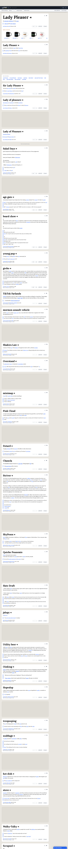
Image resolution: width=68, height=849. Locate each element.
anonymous (8, 453)
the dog (8, 261)
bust (13, 672)
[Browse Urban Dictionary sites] (5, 8)
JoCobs (8, 749)
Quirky (4, 555)
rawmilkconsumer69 (10, 696)
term (7, 312)
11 (39, 366)
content (27, 200)
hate (8, 597)
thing (27, 726)
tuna (7, 780)
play (22, 91)
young (11, 259)
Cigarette (5, 793)
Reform (16, 347)
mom (7, 466)
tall (10, 50)
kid (21, 463)
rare (8, 692)
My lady (5, 137)
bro (18, 300)
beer (6, 647)
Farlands (16, 300)
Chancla (4, 468)
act (5, 724)
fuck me (5, 798)
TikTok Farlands (5, 302)
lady (11, 23)
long (15, 448)
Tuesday (30, 650)
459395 (10, 139)
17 (13, 282)
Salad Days (4, 172)
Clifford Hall (8, 783)
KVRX (12, 320)
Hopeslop (4, 696)
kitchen (38, 798)
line (24, 317)
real (46, 202)
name (10, 88)
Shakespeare (17, 157)
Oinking (4, 680)
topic (11, 364)
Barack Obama (7, 506)
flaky (20, 738)
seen (29, 690)
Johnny (9, 678)
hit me (9, 466)
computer (28, 222)
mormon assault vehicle (6, 320)
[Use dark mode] (65, 8)
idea (31, 366)
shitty (5, 615)
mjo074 (9, 26)
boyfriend (7, 50)
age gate (4, 209)
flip (30, 463)
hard (5, 538)
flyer (26, 537)
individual (8, 448)
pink (45, 418)
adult (14, 256)
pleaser (14, 23)
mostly (9, 396)
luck (4, 778)
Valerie (8, 831)
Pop (25, 272)
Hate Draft (4, 605)
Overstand (4, 369)
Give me (6, 23)
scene (12, 272)
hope (6, 678)
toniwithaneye (9, 421)
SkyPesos (4, 545)
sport (21, 593)
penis (17, 21)
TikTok (4, 296)
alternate (6, 21)
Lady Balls (24, 79)
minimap (4, 404)
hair (19, 50)
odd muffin (9, 838)
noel (8, 798)
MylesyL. (10, 108)
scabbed (5, 738)
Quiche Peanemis (5, 561)
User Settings (63, 10)
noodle (9, 780)
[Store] (63, 8)
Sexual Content (19, 10)
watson (7, 620)
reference (11, 21)
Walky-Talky (5, 838)
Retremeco (10, 53)
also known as (6, 102)
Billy (5, 202)
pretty (13, 418)
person (7, 256)
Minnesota (5, 776)
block (19, 105)
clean (14, 48)
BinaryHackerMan (10, 246)
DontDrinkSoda (8, 680)
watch (44, 200)
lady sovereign (17, 79)
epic (8, 88)
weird (19, 298)
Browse (10, 10)
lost (17, 448)
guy (8, 418)
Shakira (24, 350)
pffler (8, 605)
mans (20, 48)
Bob (5, 233)
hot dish (4, 783)
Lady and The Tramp (39, 78)
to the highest (20, 364)
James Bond (10, 618)
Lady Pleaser (5, 26)
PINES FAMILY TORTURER (13, 302)
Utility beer (5, 659)
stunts (14, 618)
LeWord (8, 404)
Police (4, 669)
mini (17, 312)
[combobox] (35, 8)
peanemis (14, 559)
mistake (36, 347)
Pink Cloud (4, 421)
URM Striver (8, 510)
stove (4, 802)
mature (36, 200)
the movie (19, 559)
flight (17, 541)
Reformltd (9, 354)
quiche (10, 559)
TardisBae (8, 468)
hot (11, 780)
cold (16, 162)
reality (25, 415)
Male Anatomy (26, 10)
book (10, 541)
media (15, 556)
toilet (15, 724)
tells (11, 396)
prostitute (20, 102)
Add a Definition (57, 10)
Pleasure (10, 137)
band (21, 282)
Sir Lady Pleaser (13, 78)
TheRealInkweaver (11, 728)
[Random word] (60, 7)
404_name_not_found (10, 545)
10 (5, 694)
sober (44, 414)
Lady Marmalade (9, 79)
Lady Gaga (20, 78)
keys (17, 220)
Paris (20, 541)
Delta (4, 537)
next (20, 724)
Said (21, 298)
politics (12, 498)
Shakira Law (5, 354)
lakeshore (9, 659)
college (28, 478)
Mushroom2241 (12, 561)
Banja (8, 209)
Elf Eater (8, 369)
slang (10, 271)
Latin (19, 463)
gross (26, 744)
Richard (5, 350)
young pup (4, 261)
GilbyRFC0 (9, 172)
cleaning (37, 654)
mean (37, 275)
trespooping (5, 728)
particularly (14, 738)
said (11, 170)
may (31, 480)
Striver (4, 510)
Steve (26, 656)
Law (11, 347)
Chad (13, 597)
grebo (4, 286)
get (14, 451)
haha (30, 836)
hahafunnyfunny (11, 93)
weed (27, 678)
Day (13, 318)
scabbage (4, 749)
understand (6, 364)
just (8, 259)
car (6, 615)
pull (7, 618)
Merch (46, 26)
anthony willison (8, 802)
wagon (15, 312)
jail (13, 167)
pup (14, 259)
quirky (24, 556)
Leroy (5, 366)
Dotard (4, 453)
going (11, 451)
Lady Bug (25, 78)
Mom (5, 747)
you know (13, 400)
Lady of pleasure (5, 108)
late (19, 256)
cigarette (17, 793)
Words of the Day (5, 10)
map (4, 396)
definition (33, 829)
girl (6, 105)
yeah (27, 836)
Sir (6, 91)
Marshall (26, 495)
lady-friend (31, 78)
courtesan (11, 102)
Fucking (7, 207)
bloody (17, 284)
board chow (5, 246)
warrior (31, 317)
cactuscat (7, 286)
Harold (6, 508)
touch (21, 415)
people (21, 228)
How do (9, 400)
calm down (28, 451)
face (22, 48)
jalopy (4, 620)
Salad (5, 170)
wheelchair (10, 833)
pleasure (26, 105)
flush (21, 726)
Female (4, 134)
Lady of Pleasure (5, 139)
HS (7, 481)
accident (20, 744)
